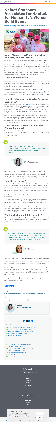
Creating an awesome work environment (12, 25)
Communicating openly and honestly (14, 350)
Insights (28, 402)
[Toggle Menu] (46, 1)
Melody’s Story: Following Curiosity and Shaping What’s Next (20, 329)
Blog (28, 404)
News (28, 387)
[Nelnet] (8, 1)
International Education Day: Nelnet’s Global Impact (18, 333)
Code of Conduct (28, 394)
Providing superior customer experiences (15, 352)
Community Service (9, 300)
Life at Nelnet (31, 300)
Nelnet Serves (28, 385)
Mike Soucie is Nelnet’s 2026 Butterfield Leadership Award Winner (21, 327)
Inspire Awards (28, 104)
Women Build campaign (34, 89)
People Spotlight (10, 356)
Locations (28, 382)
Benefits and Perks (18, 300)
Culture (25, 300)
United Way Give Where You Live (14, 335)
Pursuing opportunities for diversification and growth (18, 344)
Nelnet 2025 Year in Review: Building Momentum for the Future (20, 331)
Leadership (28, 380)
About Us (28, 378)
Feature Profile (10, 354)
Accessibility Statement (28, 395)
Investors (28, 384)
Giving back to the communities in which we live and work (32, 25)
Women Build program (42, 68)
